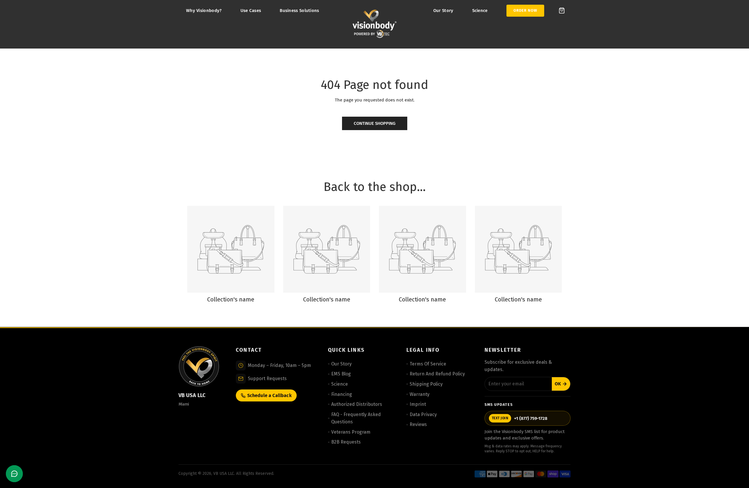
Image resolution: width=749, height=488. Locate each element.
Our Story (443, 10)
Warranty (420, 394)
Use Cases (250, 10)
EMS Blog (341, 374)
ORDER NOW (525, 10)
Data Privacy (423, 414)
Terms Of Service (428, 364)
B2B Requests (346, 442)
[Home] (374, 24)
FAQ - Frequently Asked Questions (356, 418)
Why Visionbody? (204, 10)
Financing (341, 394)
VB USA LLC (223, 473)
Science (480, 10)
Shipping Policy (426, 384)
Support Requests (267, 378)
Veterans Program (350, 432)
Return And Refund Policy (437, 374)
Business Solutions (299, 10)
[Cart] (562, 10)
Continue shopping (375, 123)
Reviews (418, 424)
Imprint (418, 404)
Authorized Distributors (356, 404)
